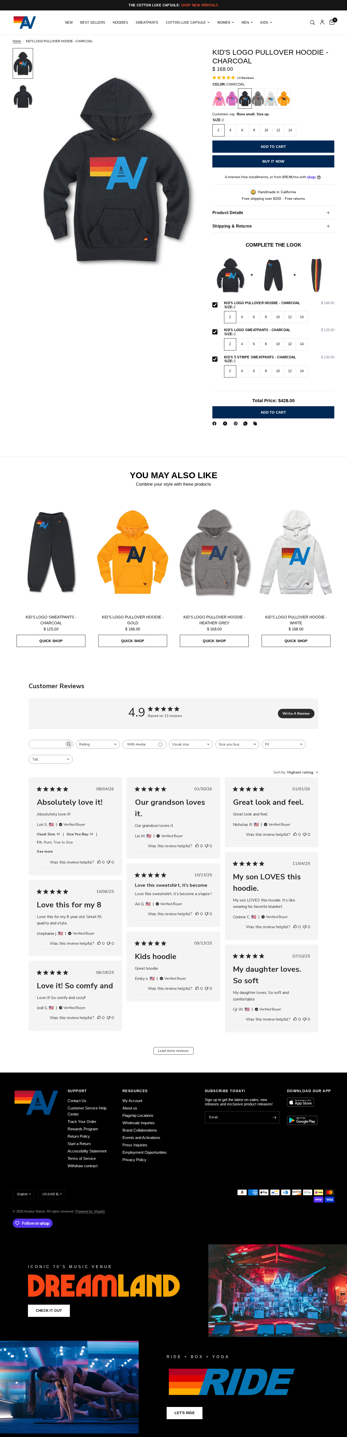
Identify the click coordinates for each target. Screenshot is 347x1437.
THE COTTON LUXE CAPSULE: (173, 5)
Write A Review (296, 713)
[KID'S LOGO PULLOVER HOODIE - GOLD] (283, 98)
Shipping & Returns (232, 226)
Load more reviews (173, 1050)
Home (17, 41)
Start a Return (79, 1144)
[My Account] (322, 22)
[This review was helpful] (99, 862)
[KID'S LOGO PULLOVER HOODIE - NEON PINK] (219, 98)
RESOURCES (135, 1091)
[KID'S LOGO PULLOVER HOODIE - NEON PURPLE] (232, 98)
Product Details (227, 212)
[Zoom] (186, 59)
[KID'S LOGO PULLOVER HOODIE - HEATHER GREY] (257, 98)
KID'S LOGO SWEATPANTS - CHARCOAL (279, 330)
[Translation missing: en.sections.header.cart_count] (330, 22)
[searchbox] (46, 744)
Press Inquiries (134, 1145)
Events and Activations (141, 1137)
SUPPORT (77, 1091)
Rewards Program (83, 1129)
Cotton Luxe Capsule (186, 22)
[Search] (313, 22)
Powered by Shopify (90, 1211)
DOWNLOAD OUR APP (309, 1091)
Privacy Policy (134, 1160)
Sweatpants (147, 22)
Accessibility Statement (87, 1151)
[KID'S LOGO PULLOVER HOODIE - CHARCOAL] (244, 98)
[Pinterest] (237, 423)
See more (45, 851)
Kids (264, 22)
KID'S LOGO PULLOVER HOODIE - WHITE (296, 620)
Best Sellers (92, 22)
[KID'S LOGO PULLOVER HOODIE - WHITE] (270, 98)
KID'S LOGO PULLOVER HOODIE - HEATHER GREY (214, 620)
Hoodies (120, 22)
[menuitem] (68, 22)
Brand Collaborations (139, 1130)
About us (129, 1108)
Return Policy (79, 1136)
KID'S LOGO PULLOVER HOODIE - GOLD (133, 620)
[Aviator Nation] (173, 1290)
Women (223, 22)
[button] (49, 1311)
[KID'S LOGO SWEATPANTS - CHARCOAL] (51, 551)
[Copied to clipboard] (256, 423)
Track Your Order (82, 1121)
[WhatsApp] (246, 423)
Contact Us (77, 1100)
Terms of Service (82, 1158)
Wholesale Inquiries (138, 1123)
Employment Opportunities (144, 1152)
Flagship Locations (137, 1115)
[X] (226, 423)
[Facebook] (215, 423)
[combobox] (98, 744)
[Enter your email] (274, 1117)
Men (245, 22)
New (69, 22)
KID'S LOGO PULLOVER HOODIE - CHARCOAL (279, 303)
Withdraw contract (83, 1166)
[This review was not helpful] (108, 862)
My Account (132, 1100)
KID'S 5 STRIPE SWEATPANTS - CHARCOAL (279, 357)
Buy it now (273, 161)
